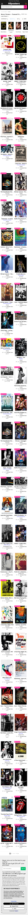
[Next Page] (18, 853)
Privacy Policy (14, 901)
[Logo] (14, 3)
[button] (14, 1)
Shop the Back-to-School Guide (14, 1)
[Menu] (2, 4)
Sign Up (23, 868)
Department (4, 18)
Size (18, 18)
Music (9, 11)
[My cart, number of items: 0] (26, 4)
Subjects (12, 18)
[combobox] (12, 6)
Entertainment (4, 11)
